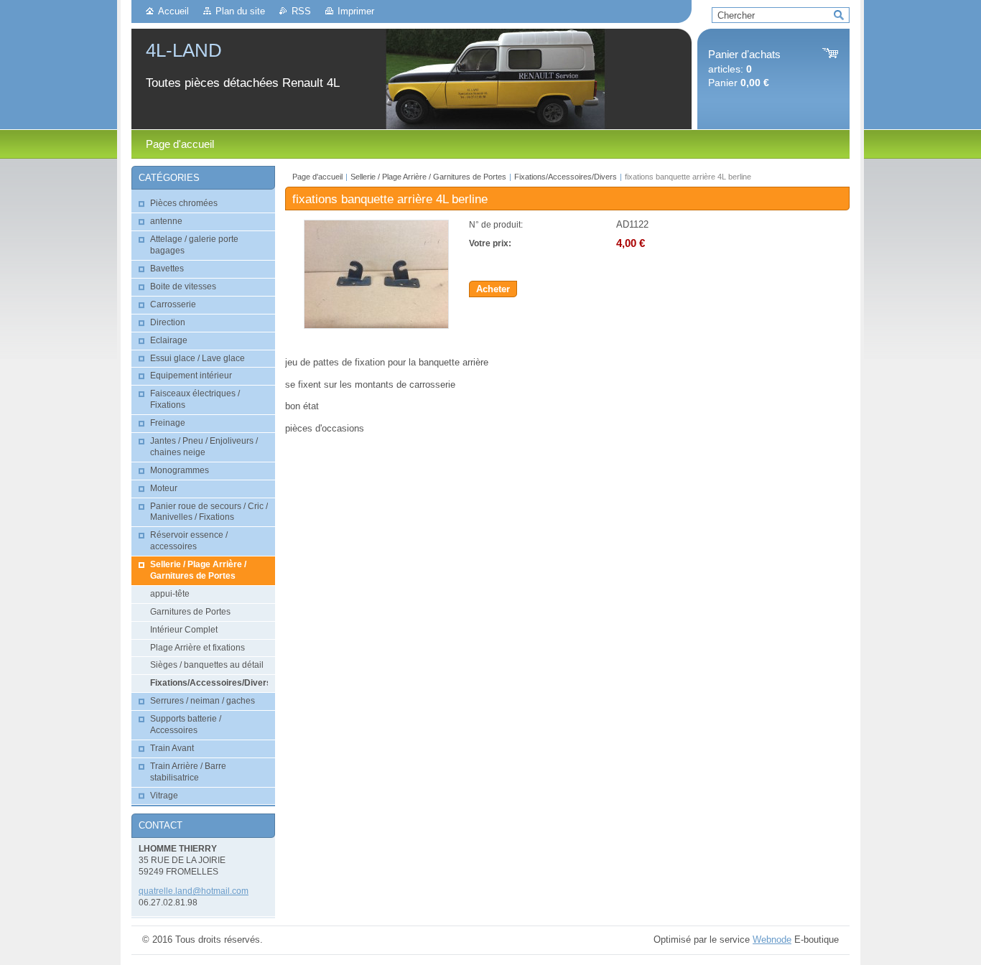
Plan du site (240, 11)
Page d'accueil (317, 176)
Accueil (173, 11)
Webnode (772, 939)
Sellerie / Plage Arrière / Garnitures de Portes (428, 176)
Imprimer (356, 11)
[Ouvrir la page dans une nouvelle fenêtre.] (376, 325)
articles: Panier (744, 68)
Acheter (493, 289)
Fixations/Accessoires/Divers (565, 176)
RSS (301, 11)
